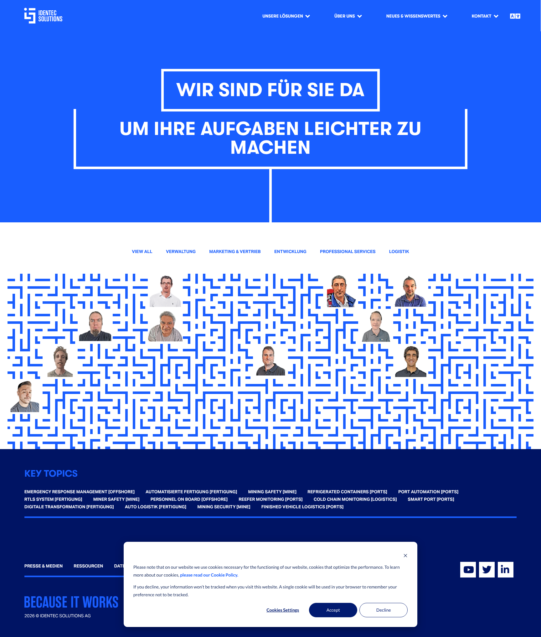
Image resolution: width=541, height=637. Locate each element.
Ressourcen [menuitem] (88, 566)
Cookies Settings (282, 610)
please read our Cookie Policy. (209, 574)
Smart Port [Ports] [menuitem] (431, 499)
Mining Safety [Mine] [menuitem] (272, 492)
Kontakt (482, 16)
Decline (383, 610)
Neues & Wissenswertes (413, 16)
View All (142, 251)
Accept (333, 610)
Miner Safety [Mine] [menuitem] (116, 499)
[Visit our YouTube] (468, 569)
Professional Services (347, 251)
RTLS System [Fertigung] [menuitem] (53, 499)
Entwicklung (290, 251)
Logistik (399, 251)
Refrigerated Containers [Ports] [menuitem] (347, 492)
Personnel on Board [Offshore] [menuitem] (189, 499)
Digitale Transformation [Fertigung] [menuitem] (69, 507)
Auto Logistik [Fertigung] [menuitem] (155, 507)
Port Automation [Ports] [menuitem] (428, 492)
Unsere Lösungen (282, 16)
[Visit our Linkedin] (505, 569)
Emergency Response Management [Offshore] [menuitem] (79, 492)
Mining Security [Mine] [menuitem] (223, 507)
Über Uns (344, 16)
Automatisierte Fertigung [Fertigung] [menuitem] (191, 492)
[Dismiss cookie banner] (405, 555)
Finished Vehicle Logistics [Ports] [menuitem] (302, 507)
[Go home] (44, 15)
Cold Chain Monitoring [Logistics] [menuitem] (355, 499)
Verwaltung (181, 251)
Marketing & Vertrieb (234, 251)
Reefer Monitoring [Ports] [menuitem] (271, 499)
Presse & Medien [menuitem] (43, 566)
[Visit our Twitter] (487, 569)
